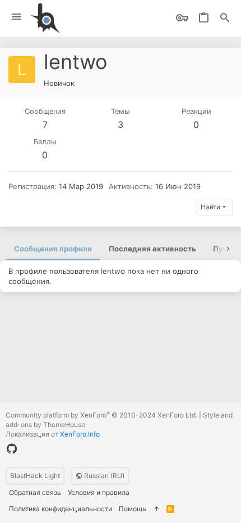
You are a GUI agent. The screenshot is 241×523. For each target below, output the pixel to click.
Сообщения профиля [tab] (53, 248)
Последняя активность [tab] (152, 248)
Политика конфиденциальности (60, 508)
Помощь (132, 508)
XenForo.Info (80, 434)
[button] (16, 17)
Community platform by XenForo (101, 415)
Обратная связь (35, 492)
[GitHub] (12, 449)
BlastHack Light (35, 475)
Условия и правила (98, 492)
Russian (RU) (103, 475)
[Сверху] (156, 509)
